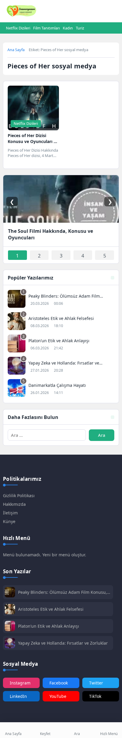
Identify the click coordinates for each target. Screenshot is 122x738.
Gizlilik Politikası (19, 495)
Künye (9, 521)
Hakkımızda (14, 504)
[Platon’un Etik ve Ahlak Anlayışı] (61, 344)
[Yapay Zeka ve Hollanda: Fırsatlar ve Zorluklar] (61, 366)
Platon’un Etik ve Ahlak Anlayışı (48, 626)
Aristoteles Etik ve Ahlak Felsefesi (51, 609)
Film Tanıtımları (46, 28)
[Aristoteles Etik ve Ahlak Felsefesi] (61, 322)
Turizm (82, 28)
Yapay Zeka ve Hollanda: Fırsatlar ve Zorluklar (63, 643)
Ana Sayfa (16, 49)
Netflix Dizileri (18, 28)
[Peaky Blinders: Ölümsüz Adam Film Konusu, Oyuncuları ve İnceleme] (61, 299)
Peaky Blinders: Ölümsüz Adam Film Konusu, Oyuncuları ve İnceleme (62, 592)
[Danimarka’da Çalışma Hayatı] (61, 388)
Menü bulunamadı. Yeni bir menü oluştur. (44, 555)
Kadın (68, 28)
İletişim (10, 513)
